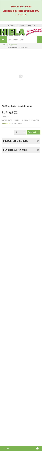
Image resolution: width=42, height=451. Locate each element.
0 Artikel (6, 448)
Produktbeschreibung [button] (15, 140)
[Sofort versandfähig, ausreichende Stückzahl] (6, 123)
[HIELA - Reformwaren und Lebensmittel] (21, 31)
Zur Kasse (10, 25)
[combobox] (20, 132)
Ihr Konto (20, 25)
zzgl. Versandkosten (7, 120)
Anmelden (31, 25)
